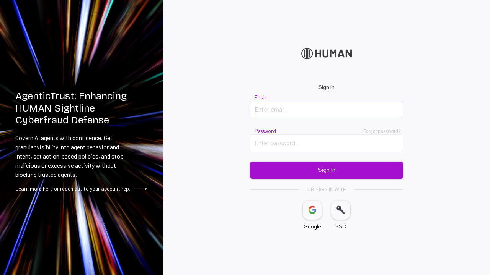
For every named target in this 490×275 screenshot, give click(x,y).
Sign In (326, 170)
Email (261, 97)
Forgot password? (382, 131)
